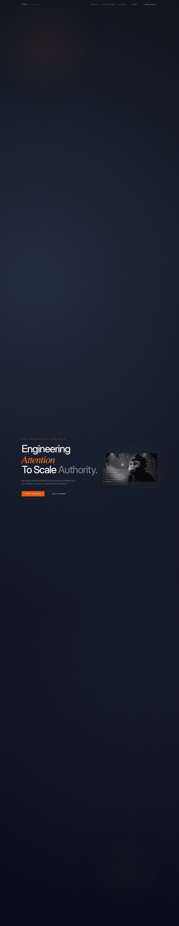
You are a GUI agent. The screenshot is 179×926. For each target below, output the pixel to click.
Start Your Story (33, 493)
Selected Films (109, 4)
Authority (123, 4)
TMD (31, 4)
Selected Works (59, 493)
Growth (134, 4)
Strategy (94, 4)
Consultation (149, 4)
